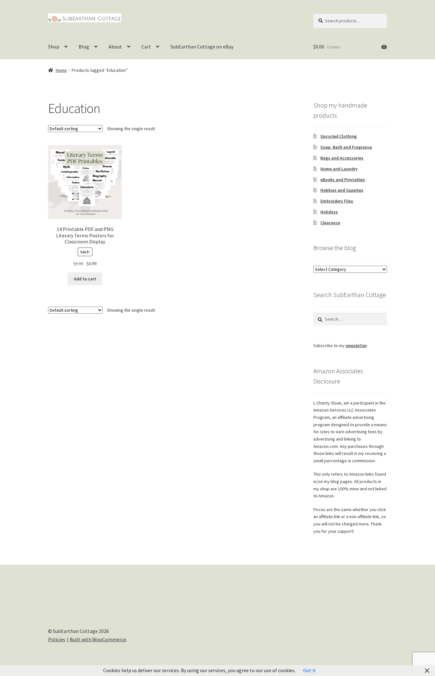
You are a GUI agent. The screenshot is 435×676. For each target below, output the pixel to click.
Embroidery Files (336, 201)
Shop (53, 46)
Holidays (329, 212)
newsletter (356, 345)
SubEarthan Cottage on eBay (201, 46)
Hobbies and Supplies (341, 190)
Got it (309, 670)
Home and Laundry (339, 169)
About (115, 46)
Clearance (330, 223)
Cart (146, 46)
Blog (84, 46)
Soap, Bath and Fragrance (346, 147)
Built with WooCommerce (98, 639)
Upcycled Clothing (338, 136)
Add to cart (85, 279)
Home (61, 70)
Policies (56, 639)
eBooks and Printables (342, 179)
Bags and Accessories (341, 158)
